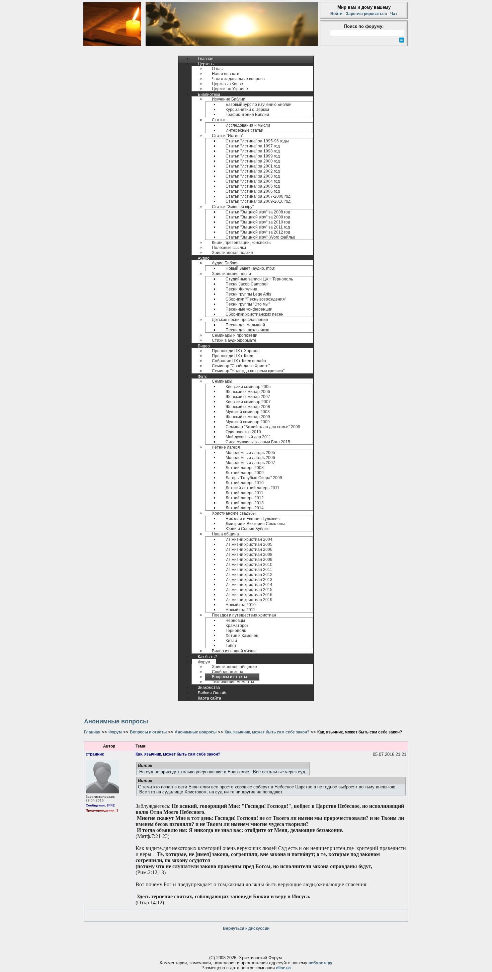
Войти (337, 13)
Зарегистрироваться (366, 13)
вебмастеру (320, 963)
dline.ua (283, 968)
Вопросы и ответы (148, 732)
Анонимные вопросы (196, 732)
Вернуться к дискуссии (246, 928)
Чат (392, 13)
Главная (92, 732)
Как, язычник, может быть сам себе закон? (267, 732)
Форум (115, 732)
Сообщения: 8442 (100, 805)
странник (95, 754)
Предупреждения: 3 (102, 810)
